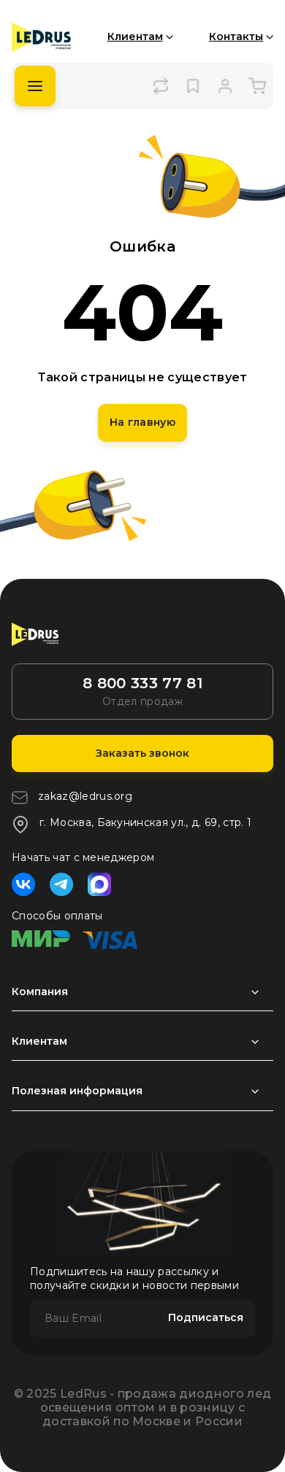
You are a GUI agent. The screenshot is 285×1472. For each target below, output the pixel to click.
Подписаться (205, 1317)
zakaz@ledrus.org (85, 796)
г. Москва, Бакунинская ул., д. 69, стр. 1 (145, 822)
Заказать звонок (142, 753)
